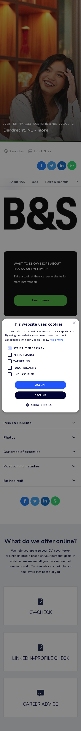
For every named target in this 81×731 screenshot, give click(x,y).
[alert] (40, 365)
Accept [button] (40, 385)
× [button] (74, 323)
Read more (57, 339)
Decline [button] (40, 395)
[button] (40, 405)
